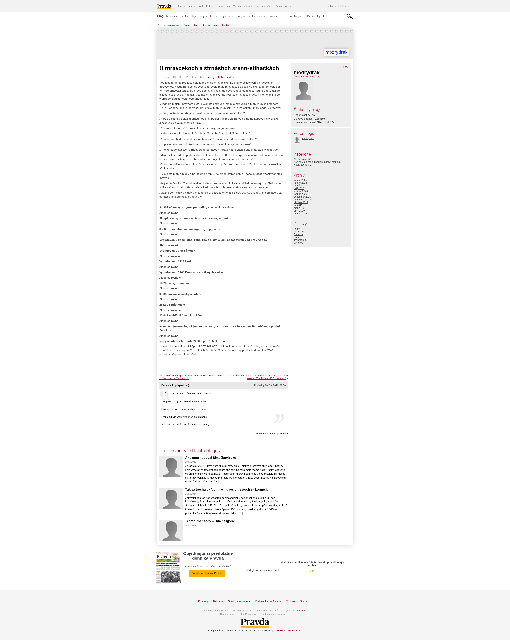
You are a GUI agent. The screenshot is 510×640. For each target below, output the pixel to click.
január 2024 (300, 182)
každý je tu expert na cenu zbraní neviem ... (184, 409)
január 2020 (300, 194)
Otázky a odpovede (239, 601)
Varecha (237, 6)
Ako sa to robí (301, 159)
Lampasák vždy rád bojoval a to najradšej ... (185, 401)
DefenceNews (283, 6)
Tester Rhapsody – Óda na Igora (209, 521)
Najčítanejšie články (204, 16)
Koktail (210, 6)
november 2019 (302, 199)
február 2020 (301, 191)
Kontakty (203, 601)
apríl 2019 (299, 210)
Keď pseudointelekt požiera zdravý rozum (316, 162)
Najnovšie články (177, 16)
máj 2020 (299, 188)
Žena (228, 6)
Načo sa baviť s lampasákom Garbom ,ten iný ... (187, 393)
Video (270, 6)
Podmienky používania (268, 601)
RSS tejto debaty (279, 433)
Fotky (297, 228)
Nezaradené (228, 77)
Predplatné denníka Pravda (207, 573)
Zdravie (220, 6)
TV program (300, 240)
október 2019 (301, 202)
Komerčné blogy (290, 16)
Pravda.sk (299, 231)
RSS (345, 67)
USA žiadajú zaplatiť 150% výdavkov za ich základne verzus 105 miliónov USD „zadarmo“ (259, 377)
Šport (297, 237)
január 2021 (300, 185)
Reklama (218, 601)
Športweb (192, 6)
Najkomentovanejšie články (237, 16)
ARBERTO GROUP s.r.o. (288, 630)
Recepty (298, 234)
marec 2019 (300, 213)
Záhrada (248, 6)
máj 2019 (299, 208)
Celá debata (261, 433)
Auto (201, 6)
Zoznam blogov (267, 16)
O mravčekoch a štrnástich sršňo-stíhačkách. (208, 25)
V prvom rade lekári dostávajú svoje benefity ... (186, 424)
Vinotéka (298, 242)
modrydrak (173, 25)
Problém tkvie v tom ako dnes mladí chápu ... (185, 417)
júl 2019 (298, 205)
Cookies (290, 601)
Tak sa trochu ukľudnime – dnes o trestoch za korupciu (227, 489)
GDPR (303, 601)
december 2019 (302, 196)
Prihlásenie (344, 6)
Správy (181, 6)
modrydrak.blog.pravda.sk (306, 76)
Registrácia (330, 6)
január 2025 (300, 180)
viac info (301, 610)
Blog (160, 16)
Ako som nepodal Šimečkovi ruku (210, 457)
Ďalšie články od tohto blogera (190, 450)
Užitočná (260, 6)
